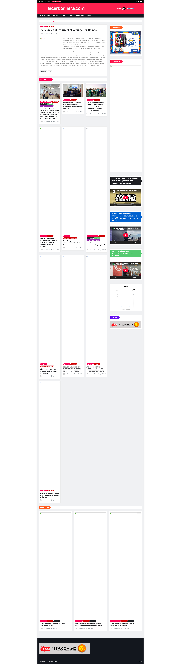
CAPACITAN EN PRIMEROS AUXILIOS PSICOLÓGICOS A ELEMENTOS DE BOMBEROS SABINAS (72, 106)
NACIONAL (71, 15)
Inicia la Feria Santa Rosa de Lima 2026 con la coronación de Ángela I (49, 495)
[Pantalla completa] (139, 205)
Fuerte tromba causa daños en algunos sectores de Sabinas (53, 625)
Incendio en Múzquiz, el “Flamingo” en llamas (56, 21)
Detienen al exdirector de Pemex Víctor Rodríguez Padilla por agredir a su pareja (89, 625)
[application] (125, 197)
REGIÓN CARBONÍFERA (52, 15)
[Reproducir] (112, 205)
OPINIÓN (89, 15)
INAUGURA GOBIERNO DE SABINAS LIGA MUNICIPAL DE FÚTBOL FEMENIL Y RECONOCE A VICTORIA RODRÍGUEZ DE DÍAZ (95, 107)
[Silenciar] (137, 205)
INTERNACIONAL (80, 15)
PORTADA (42, 15)
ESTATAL (64, 15)
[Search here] (141, 16)
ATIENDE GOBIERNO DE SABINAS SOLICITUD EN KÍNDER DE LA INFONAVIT (95, 369)
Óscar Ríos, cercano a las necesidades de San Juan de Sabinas (72, 243)
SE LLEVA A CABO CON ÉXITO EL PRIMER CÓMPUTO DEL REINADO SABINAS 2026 (72, 369)
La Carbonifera (46, 33)
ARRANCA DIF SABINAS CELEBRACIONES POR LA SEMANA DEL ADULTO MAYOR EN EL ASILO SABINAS (48, 243)
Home (41, 21)
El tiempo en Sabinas (126, 309)
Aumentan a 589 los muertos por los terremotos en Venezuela (122, 625)
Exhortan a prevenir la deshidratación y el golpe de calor (96, 245)
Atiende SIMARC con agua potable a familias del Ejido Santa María (49, 371)
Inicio (140, 661)
